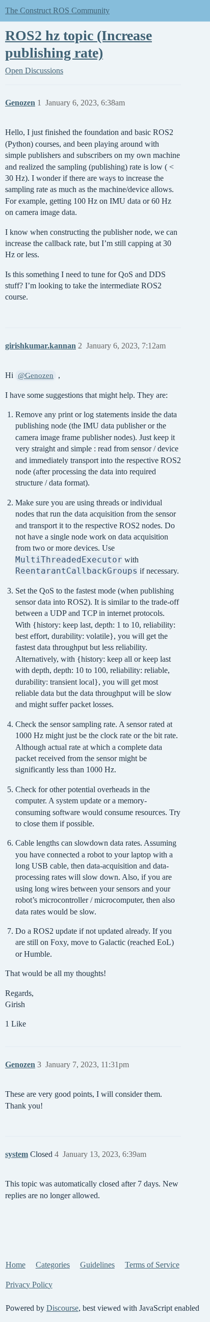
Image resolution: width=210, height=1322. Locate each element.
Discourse (62, 1308)
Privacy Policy (29, 1284)
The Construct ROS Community (57, 10)
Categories (53, 1264)
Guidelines (97, 1264)
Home (15, 1264)
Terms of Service (152, 1264)
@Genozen (36, 375)
